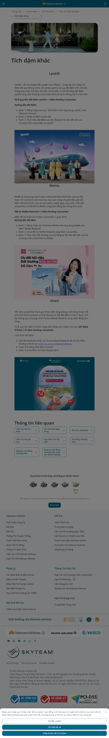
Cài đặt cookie (54, 721)
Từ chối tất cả (54, 727)
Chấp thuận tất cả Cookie (54, 733)
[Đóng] (106, 712)
